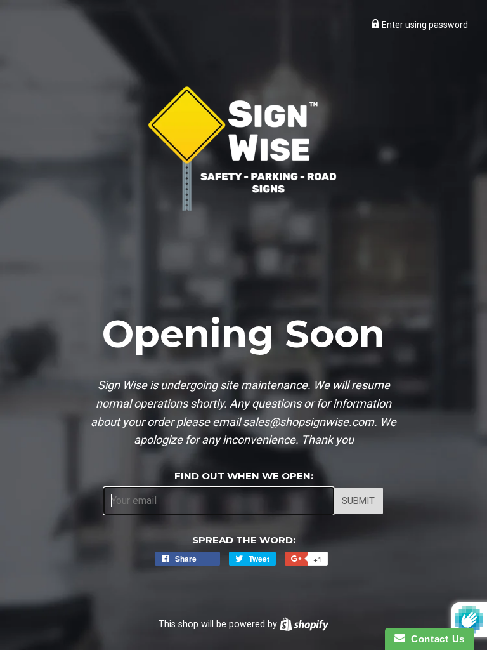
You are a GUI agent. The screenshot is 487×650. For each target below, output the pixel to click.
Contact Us (435, 638)
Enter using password (424, 25)
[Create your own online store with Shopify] (304, 624)
